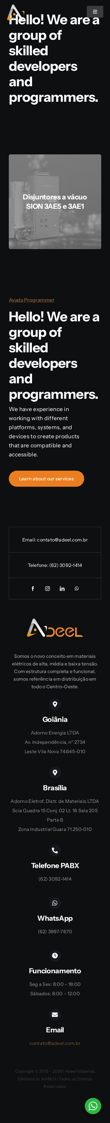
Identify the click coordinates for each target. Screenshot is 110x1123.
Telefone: (38, 565)
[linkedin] (62, 588)
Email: (29, 540)
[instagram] (48, 588)
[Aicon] (16, 7)
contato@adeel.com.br (62, 540)
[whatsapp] (77, 588)
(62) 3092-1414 (65, 565)
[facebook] (33, 588)
